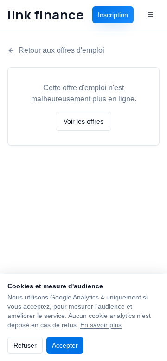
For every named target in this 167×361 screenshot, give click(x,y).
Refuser (25, 345)
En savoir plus (101, 325)
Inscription (113, 15)
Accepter (65, 345)
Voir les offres (83, 121)
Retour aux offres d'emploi (61, 50)
